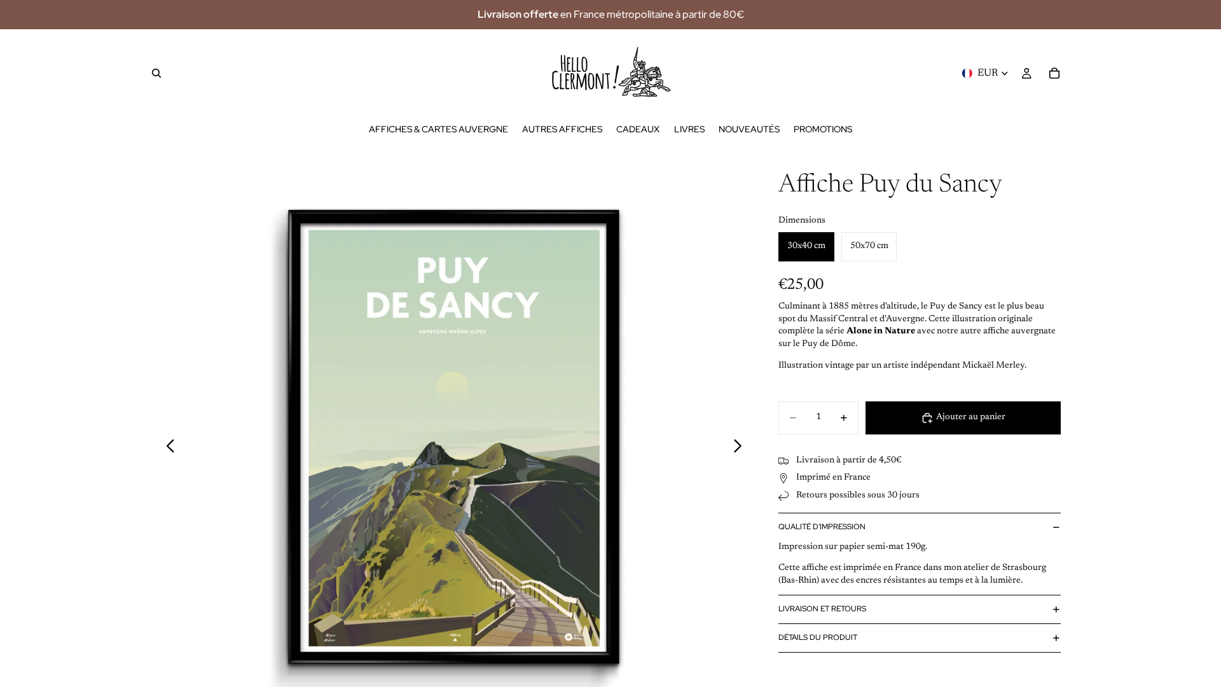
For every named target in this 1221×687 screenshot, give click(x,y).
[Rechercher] (156, 73)
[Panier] (1054, 73)
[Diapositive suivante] (741, 448)
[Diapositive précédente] (167, 448)
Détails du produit (817, 637)
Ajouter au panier (970, 417)
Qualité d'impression (822, 527)
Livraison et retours (822, 609)
